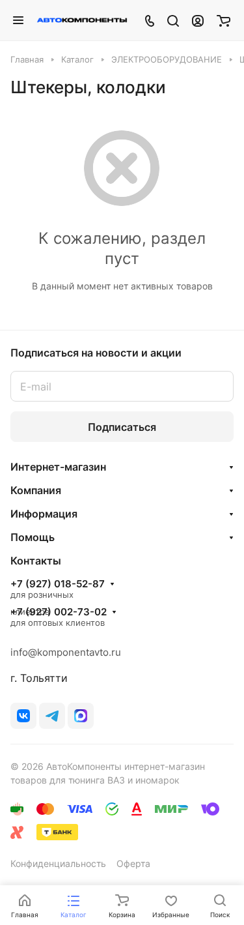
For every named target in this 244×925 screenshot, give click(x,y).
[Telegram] (52, 716)
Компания (35, 490)
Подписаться (122, 426)
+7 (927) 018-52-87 (57, 584)
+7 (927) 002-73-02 (58, 612)
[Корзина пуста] (223, 20)
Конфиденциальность (58, 863)
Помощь (32, 537)
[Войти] (198, 20)
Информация (43, 513)
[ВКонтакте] (23, 716)
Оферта (133, 863)
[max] (81, 716)
